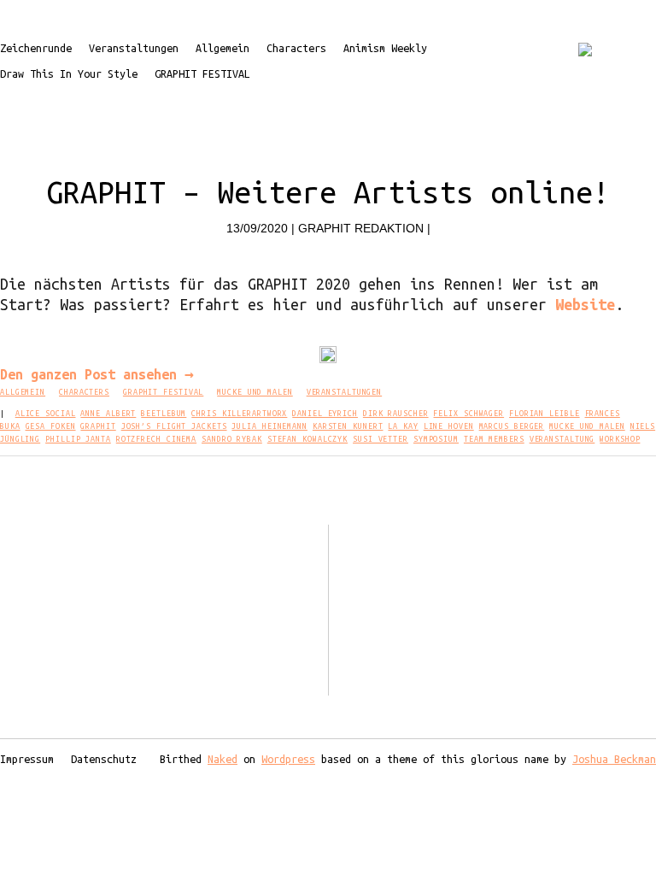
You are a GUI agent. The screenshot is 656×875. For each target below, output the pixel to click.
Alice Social (45, 413)
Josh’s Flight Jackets (174, 426)
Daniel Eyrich (325, 413)
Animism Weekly (385, 48)
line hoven (449, 426)
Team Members (494, 439)
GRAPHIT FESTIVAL (202, 73)
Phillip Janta (78, 439)
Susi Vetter (380, 439)
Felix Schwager (468, 413)
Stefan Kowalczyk (307, 439)
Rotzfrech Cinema (156, 439)
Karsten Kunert (348, 426)
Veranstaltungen (134, 48)
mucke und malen (587, 426)
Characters (296, 48)
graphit (97, 426)
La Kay (403, 426)
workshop (620, 439)
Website (585, 304)
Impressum (27, 759)
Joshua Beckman (614, 759)
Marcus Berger (512, 426)
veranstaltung (562, 439)
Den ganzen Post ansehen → (97, 374)
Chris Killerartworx (239, 413)
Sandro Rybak (232, 439)
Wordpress (288, 759)
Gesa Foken (51, 426)
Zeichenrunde (36, 48)
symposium (436, 439)
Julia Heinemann (269, 426)
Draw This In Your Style (69, 73)
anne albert (108, 413)
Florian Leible (544, 413)
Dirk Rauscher (396, 413)
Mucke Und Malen (255, 392)
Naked (222, 759)
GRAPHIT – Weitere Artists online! (328, 192)
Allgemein (222, 48)
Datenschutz (104, 759)
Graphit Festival (163, 392)
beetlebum (163, 413)
